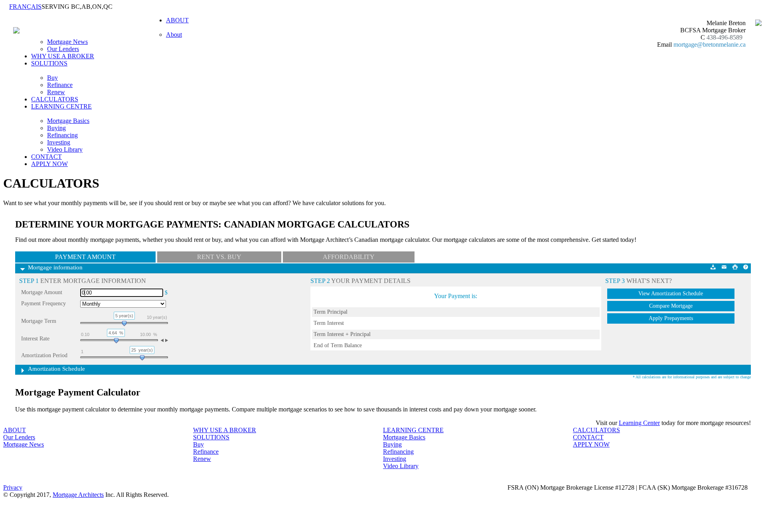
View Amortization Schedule (670, 294)
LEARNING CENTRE (413, 430)
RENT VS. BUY (219, 256)
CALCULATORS (54, 99)
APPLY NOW (49, 163)
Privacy (12, 487)
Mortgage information (55, 267)
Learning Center (639, 422)
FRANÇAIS (25, 6)
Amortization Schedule (56, 369)
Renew (56, 92)
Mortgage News (67, 41)
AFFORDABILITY (349, 256)
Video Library (65, 149)
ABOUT (14, 430)
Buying (56, 128)
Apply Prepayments (671, 318)
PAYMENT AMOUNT (85, 256)
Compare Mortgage (671, 306)
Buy (52, 77)
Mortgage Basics (68, 120)
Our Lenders (63, 48)
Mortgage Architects (78, 494)
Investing (58, 142)
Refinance (60, 84)
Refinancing (62, 135)
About (174, 34)
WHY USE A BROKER (62, 56)
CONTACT (46, 156)
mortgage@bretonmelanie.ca (709, 44)
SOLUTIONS (211, 437)
